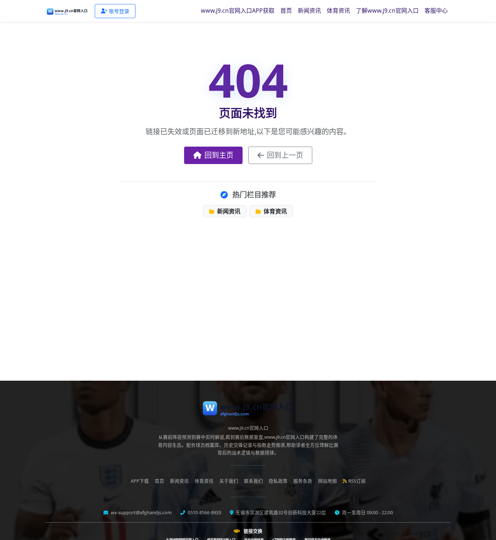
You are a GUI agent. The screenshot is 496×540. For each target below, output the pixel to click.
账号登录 (119, 11)
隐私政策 (278, 481)
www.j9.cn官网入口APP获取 (238, 11)
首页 (286, 11)
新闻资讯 (309, 11)
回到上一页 (285, 155)
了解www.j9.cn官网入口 (387, 11)
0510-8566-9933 (204, 513)
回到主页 (218, 155)
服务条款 (302, 481)
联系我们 (253, 481)
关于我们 (228, 481)
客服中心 (436, 11)
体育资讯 (338, 11)
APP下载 (140, 481)
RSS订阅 (357, 481)
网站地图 (327, 481)
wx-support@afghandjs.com (141, 513)
